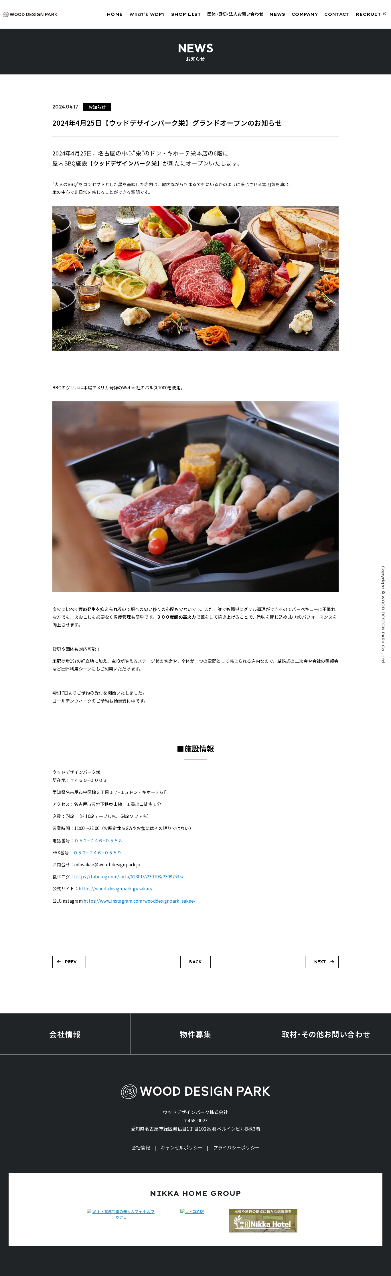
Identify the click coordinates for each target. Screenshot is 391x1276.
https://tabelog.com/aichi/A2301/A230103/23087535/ (128, 876)
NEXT (320, 962)
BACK (195, 962)
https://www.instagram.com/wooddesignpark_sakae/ (140, 901)
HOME (115, 14)
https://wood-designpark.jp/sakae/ (116, 888)
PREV (71, 962)
